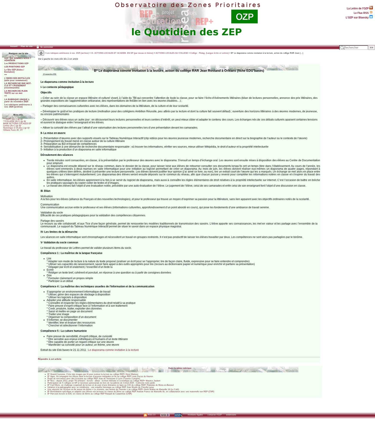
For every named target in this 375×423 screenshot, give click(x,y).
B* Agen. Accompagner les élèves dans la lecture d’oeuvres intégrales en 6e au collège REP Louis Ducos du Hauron (100, 376)
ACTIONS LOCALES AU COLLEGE (172, 53)
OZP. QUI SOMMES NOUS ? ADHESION (17, 59)
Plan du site (27, 46)
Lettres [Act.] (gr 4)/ (12, 126)
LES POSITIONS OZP (14, 67)
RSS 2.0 (151, 415)
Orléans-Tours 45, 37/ (13, 130)
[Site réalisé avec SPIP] (165, 415)
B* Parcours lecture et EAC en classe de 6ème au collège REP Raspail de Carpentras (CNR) (90, 394)
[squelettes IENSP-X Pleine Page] (178, 415)
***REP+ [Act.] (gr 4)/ (13, 119)
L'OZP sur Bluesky (357, 17)
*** (5, 75)
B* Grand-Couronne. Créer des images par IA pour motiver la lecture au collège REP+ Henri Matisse (93, 374)
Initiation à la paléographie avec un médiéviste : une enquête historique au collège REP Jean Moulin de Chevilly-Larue (101, 387)
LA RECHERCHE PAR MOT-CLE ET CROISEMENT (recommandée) (17, 85)
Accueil (14, 46)
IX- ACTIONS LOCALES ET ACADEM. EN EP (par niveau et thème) (122, 53)
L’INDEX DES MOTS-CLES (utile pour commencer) (17, 79)
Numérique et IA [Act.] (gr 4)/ (16, 128)
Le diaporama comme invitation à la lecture (113, 349)
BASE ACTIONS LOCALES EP (17, 123)
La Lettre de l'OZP (358, 8)
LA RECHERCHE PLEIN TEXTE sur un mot (16, 92)
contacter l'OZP (214, 415)
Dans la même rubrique (179, 368)
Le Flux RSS (361, 12)
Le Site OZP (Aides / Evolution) (14, 71)
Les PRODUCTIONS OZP (16, 63)
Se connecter (46, 47)
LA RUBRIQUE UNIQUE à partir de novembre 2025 (16, 100)
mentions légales (195, 415)
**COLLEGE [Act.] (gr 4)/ (14, 121)
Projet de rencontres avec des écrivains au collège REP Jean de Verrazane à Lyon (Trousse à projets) (94, 378)
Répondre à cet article (49, 359)
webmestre (231, 415)
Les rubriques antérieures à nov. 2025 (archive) (18, 106)
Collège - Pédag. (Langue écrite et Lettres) (209, 53)
